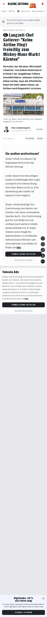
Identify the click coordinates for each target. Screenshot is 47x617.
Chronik (40, 138)
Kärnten (31, 138)
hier (19, 247)
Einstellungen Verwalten (23, 260)
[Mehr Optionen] (43, 261)
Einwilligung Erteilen (23, 254)
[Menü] (4, 4)
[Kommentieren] (43, 244)
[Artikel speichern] (43, 250)
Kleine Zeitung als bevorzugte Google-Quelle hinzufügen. (23, 21)
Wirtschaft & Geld (13, 30)
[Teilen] (43, 256)
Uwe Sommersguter (20, 128)
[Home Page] (18, 4)
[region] (23, 11)
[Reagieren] (43, 238)
